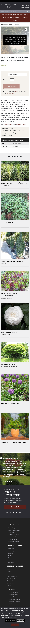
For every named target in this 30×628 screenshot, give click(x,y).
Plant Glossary (13, 597)
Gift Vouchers (10, 583)
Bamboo (10, 553)
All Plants (11, 562)
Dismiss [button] (15, 20)
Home (2, 24)
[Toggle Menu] (23, 5)
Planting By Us (12, 533)
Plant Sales (10, 124)
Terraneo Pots (11, 581)
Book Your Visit (13, 595)
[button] (26, 29)
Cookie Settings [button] (10, 620)
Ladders (9, 572)
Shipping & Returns (14, 602)
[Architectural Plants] (8, 5)
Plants (6, 24)
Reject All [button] (20, 620)
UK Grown (15, 147)
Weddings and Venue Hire (15, 537)
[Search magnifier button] (27, 11)
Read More (15, 617)
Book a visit (7, 1)
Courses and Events (13, 542)
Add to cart (12, 86)
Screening (11, 551)
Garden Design (12, 528)
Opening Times (13, 592)
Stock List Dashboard (14, 535)
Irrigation (9, 574)
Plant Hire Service (13, 539)
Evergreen (11, 549)
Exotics (10, 556)
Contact (16, 92)
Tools (8, 569)
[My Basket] (27, 5)
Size (4, 74)
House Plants (12, 560)
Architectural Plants (21, 124)
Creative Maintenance (14, 530)
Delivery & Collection (15, 599)
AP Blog (11, 604)
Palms (10, 558)
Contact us (22, 1)
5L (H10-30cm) (17, 144)
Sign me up (15, 507)
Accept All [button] (15, 625)
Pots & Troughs (11, 579)
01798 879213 (10, 93)
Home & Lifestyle (12, 576)
